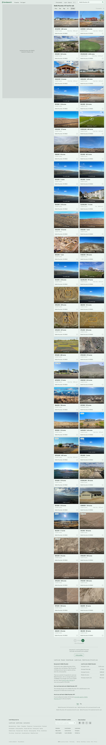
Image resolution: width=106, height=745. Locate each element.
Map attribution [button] (21, 741)
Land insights (58, 733)
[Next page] (82, 640)
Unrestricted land (26, 733)
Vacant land (18, 733)
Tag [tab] (80, 703)
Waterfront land (34, 733)
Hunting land (36, 728)
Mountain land (19, 730)
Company (77, 730)
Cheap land (29, 726)
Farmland (44, 726)
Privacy (95, 741)
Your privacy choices (64, 741)
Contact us (77, 733)
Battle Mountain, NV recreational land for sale (67, 709)
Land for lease (19, 723)
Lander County (77, 660)
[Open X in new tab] (86, 722)
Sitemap (78, 741)
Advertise (57, 728)
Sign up (70, 2)
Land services (68, 730)
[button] (57, 24)
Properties (16, 2)
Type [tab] (78, 703)
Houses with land (28, 728)
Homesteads (11, 728)
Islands (41, 728)
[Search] (102, 2)
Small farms (44, 730)
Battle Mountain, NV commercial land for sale (89, 707)
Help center (58, 730)
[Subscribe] (74, 722)
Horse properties (19, 728)
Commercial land (37, 726)
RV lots (38, 730)
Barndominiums (12, 726)
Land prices (77, 728)
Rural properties (32, 730)
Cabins (18, 726)
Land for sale (57, 660)
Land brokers (68, 728)
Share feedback (81, 719)
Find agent (22, 2)
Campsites (23, 726)
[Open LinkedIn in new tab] (90, 722)
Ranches (26, 730)
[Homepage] (6, 2)
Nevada (63, 660)
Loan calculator (68, 733)
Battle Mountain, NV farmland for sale (67, 707)
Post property (59, 2)
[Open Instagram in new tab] (83, 722)
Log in (65, 2)
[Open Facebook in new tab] (79, 722)
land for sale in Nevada (68, 680)
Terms (92, 741)
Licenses (88, 741)
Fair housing (72, 741)
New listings (83, 741)
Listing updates (79, 655)
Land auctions (26, 723)
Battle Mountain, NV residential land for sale (91, 709)
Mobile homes (12, 730)
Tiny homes (11, 733)
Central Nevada (69, 660)
